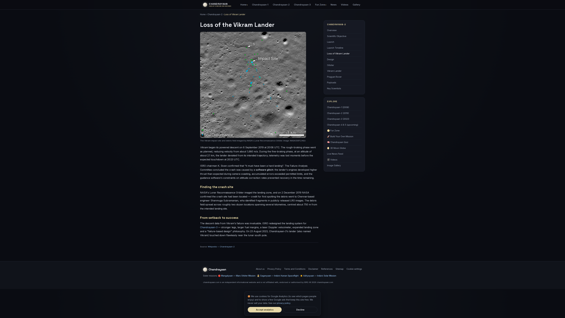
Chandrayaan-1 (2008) (338, 107)
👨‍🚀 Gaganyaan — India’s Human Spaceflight (278, 276)
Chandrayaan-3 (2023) (338, 119)
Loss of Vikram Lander (338, 53)
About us (260, 269)
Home (243, 4)
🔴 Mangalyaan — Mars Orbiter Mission (236, 276)
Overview (332, 30)
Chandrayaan (217, 269)
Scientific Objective (336, 36)
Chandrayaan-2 (281, 4)
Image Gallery (334, 165)
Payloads (331, 82)
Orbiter (330, 65)
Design (330, 59)
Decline (300, 309)
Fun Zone (320, 4)
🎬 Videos (332, 159)
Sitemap (340, 269)
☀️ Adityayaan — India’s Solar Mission (318, 276)
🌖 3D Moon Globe (336, 148)
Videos (344, 4)
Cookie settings (354, 269)
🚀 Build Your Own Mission (340, 136)
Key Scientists (334, 88)
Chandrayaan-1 (260, 4)
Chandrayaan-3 (302, 4)
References (327, 269)
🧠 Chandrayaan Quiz (337, 142)
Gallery (356, 4)
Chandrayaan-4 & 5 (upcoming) (342, 125)
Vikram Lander (334, 71)
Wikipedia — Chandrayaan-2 (221, 246)
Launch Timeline (335, 48)
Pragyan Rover (334, 77)
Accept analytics (265, 309)
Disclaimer (313, 269)
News (333, 4)
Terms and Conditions (294, 269)
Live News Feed (335, 154)
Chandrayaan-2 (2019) (338, 113)
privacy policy (283, 303)
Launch (330, 42)
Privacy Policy (274, 269)
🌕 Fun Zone (333, 130)
